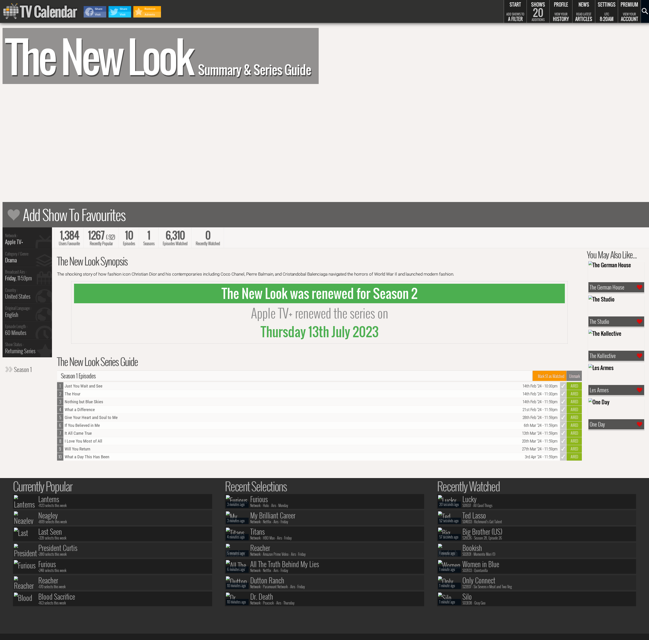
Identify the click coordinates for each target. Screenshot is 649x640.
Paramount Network (275, 586)
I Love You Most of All (83, 441)
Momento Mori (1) (484, 554)
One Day (597, 424)
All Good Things (482, 505)
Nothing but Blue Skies (84, 401)
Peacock (268, 602)
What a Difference (80, 409)
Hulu (266, 505)
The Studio (599, 321)
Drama (11, 260)
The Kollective (603, 356)
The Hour (72, 393)
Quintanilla (481, 570)
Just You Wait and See (83, 386)
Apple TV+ (14, 242)
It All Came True (78, 433)
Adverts (150, 14)
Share (98, 8)
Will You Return (77, 448)
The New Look (158, 56)
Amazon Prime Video (276, 554)
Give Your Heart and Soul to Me (91, 417)
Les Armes (599, 390)
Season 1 (22, 369)
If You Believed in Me (82, 425)
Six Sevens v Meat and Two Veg (493, 586)
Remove (150, 8)
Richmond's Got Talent (488, 521)
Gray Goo (479, 602)
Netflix (267, 521)
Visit (98, 14)
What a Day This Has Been (87, 456)
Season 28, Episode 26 (488, 538)
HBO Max (269, 538)
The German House (607, 287)
